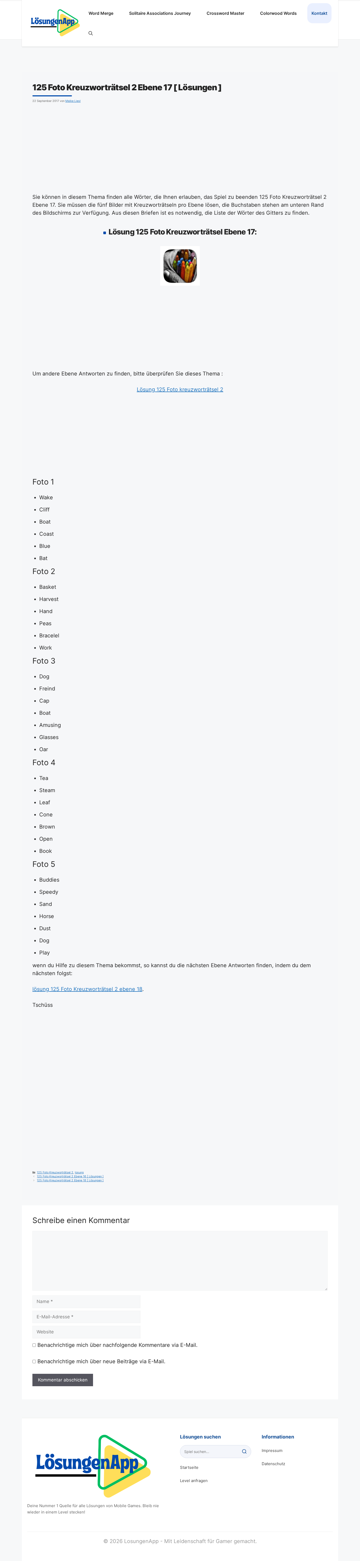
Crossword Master (225, 13)
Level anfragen (194, 1480)
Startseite (189, 1467)
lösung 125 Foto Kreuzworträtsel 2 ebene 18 (87, 989)
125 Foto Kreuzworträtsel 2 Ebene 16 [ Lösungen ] (70, 1176)
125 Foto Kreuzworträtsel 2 (55, 1172)
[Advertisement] (180, 147)
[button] (90, 33)
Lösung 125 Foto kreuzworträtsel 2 (180, 389)
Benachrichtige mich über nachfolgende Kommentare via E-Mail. (117, 1345)
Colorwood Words (278, 13)
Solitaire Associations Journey (160, 13)
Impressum (272, 1450)
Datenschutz (273, 1463)
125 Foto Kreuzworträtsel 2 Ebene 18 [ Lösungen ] (70, 1180)
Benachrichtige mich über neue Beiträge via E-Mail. (101, 1361)
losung (79, 1172)
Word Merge (101, 13)
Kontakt (319, 13)
